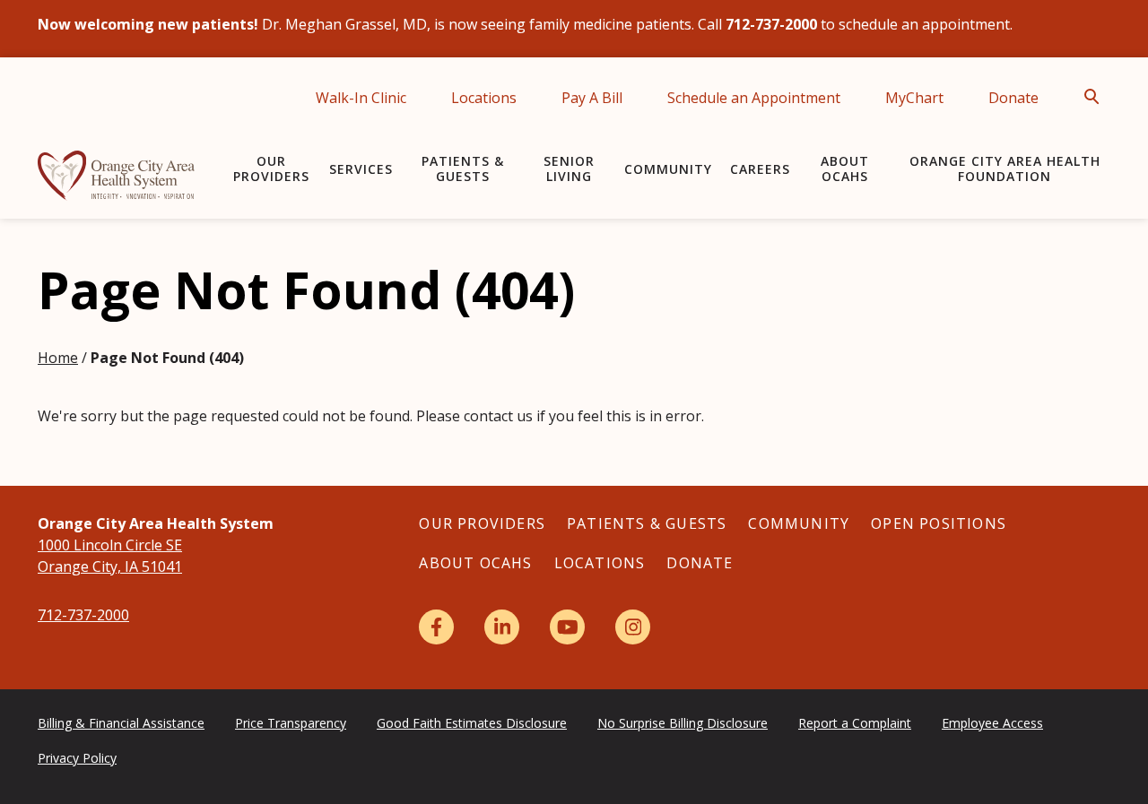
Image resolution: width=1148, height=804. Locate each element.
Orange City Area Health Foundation (1004, 168)
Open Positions (938, 523)
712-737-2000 (83, 615)
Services (361, 168)
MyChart (914, 98)
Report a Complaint (854, 722)
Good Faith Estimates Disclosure (472, 722)
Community (668, 168)
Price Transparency (290, 722)
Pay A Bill (591, 98)
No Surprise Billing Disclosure (682, 722)
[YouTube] (567, 626)
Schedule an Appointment (753, 98)
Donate (1013, 98)
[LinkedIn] (501, 626)
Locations (484, 98)
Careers (760, 168)
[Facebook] (436, 626)
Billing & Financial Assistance (121, 722)
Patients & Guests (463, 168)
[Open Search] (1096, 96)
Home (58, 357)
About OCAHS (845, 168)
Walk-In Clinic (361, 98)
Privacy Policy (77, 757)
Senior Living (569, 168)
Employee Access (992, 722)
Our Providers (271, 168)
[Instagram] (632, 626)
